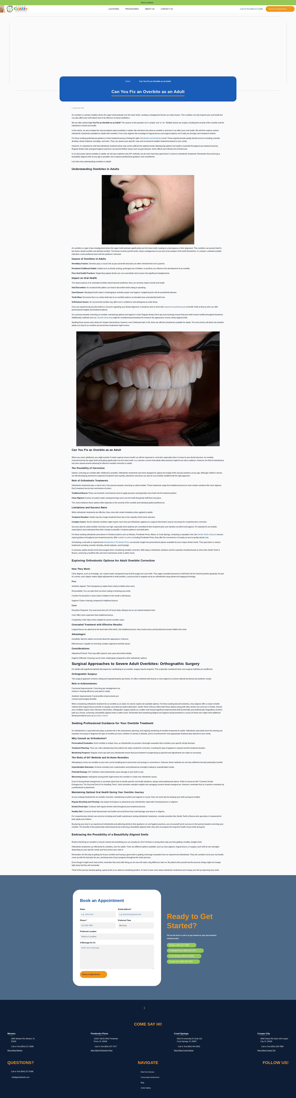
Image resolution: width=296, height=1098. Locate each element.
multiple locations (125, 537)
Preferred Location (88, 931)
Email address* (124, 909)
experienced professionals (175, 307)
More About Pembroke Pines (102, 1050)
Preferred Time (124, 920)
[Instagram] (266, 1072)
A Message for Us (87, 943)
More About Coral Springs (183, 1050)
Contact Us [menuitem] (167, 9)
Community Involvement (150, 1077)
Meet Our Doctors (147, 1072)
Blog (142, 1083)
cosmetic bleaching (104, 318)
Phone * (83, 920)
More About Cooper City (266, 1050)
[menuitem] (114, 9)
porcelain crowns (101, 716)
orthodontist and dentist (149, 138)
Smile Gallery (146, 1088)
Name (82, 909)
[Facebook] (256, 1072)
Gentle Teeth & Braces (207, 534)
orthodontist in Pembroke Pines (116, 542)
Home (127, 81)
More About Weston (14, 1050)
